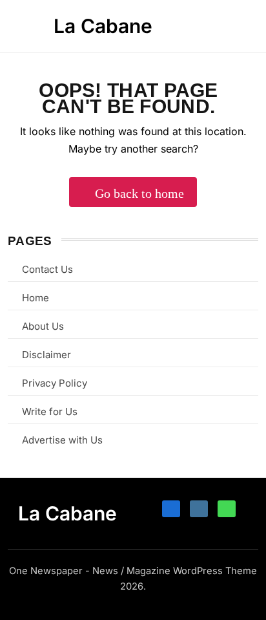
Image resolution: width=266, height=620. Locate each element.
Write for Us (49, 411)
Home (35, 298)
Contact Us (47, 269)
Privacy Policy (54, 383)
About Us (43, 326)
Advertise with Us (62, 440)
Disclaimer (46, 354)
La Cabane (103, 25)
